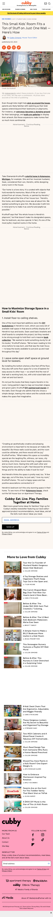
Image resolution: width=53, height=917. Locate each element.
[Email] (14, 47)
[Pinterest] (9, 47)
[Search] (49, 3)
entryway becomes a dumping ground (33, 112)
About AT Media (27, 898)
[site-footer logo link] (7, 898)
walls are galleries (32, 114)
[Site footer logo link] (11, 822)
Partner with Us (45, 898)
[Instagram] (42, 834)
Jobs (36, 898)
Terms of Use (41, 532)
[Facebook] (4, 47)
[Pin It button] (49, 83)
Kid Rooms (6, 19)
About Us (5, 838)
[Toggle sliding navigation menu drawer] (3, 3)
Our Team (6, 834)
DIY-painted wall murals (35, 388)
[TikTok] (42, 839)
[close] (51, 913)
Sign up (10, 527)
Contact (5, 842)
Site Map (5, 846)
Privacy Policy (7, 534)
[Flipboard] (32, 844)
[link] (36, 565)
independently (10, 93)
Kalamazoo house (34, 490)
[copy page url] (19, 47)
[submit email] (48, 863)
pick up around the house (38, 103)
